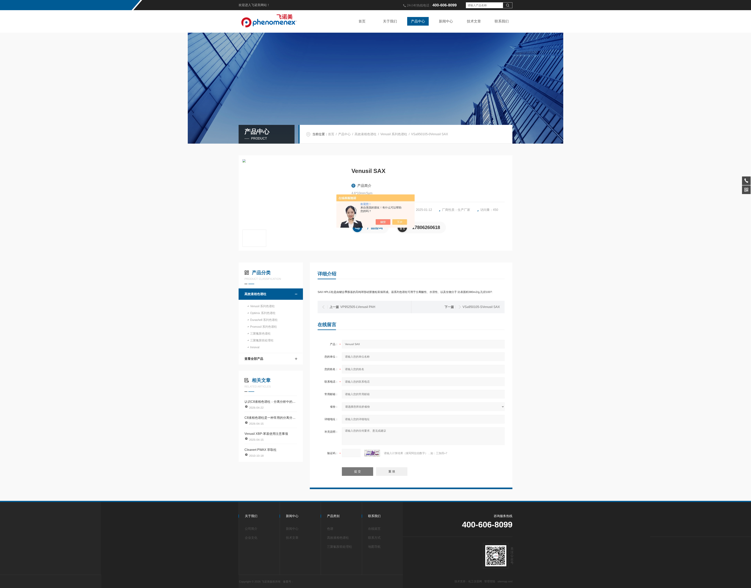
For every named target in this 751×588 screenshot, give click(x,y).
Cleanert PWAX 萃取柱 (260, 449)
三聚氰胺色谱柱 (260, 333)
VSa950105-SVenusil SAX (481, 307)
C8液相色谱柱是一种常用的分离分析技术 (270, 417)
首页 (362, 21)
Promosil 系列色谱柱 (263, 326)
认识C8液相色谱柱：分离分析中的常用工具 (270, 401)
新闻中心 (446, 21)
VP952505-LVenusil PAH (357, 307)
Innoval (254, 347)
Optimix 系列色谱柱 (263, 313)
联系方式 (374, 537)
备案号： (288, 581)
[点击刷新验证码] (372, 453)
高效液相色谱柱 (365, 134)
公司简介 (251, 528)
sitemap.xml (505, 581)
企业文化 (251, 537)
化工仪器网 (475, 581)
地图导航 (374, 546)
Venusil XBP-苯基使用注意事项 (266, 433)
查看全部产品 (253, 358)
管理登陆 (489, 581)
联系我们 (502, 21)
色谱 (330, 528)
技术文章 (474, 21)
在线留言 (374, 528)
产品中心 (418, 21)
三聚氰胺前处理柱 (262, 340)
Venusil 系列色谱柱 (393, 134)
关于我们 (390, 21)
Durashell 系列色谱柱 (264, 319)
